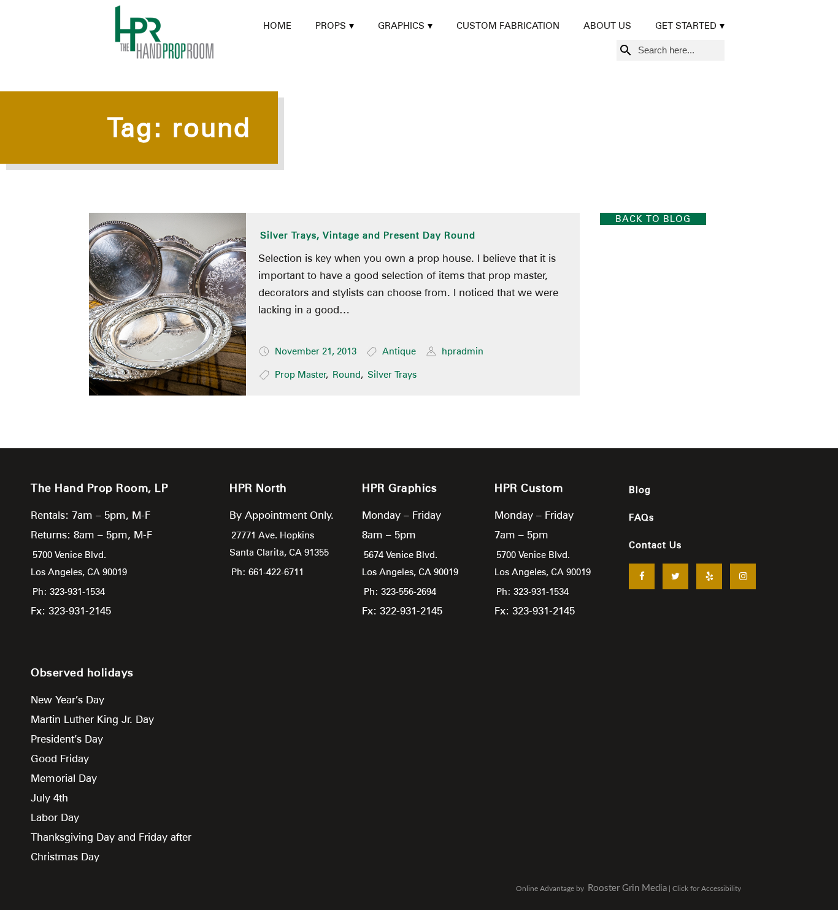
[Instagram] (743, 576)
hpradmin (462, 351)
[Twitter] (675, 576)
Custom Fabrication (507, 25)
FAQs (641, 517)
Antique (399, 351)
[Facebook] (642, 576)
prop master (300, 374)
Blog (640, 489)
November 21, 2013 (315, 351)
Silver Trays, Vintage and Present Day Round (367, 235)
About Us (607, 25)
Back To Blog (653, 218)
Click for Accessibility (706, 888)
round (347, 374)
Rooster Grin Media (627, 888)
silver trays (392, 374)
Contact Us (655, 545)
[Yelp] (709, 576)
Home (277, 25)
